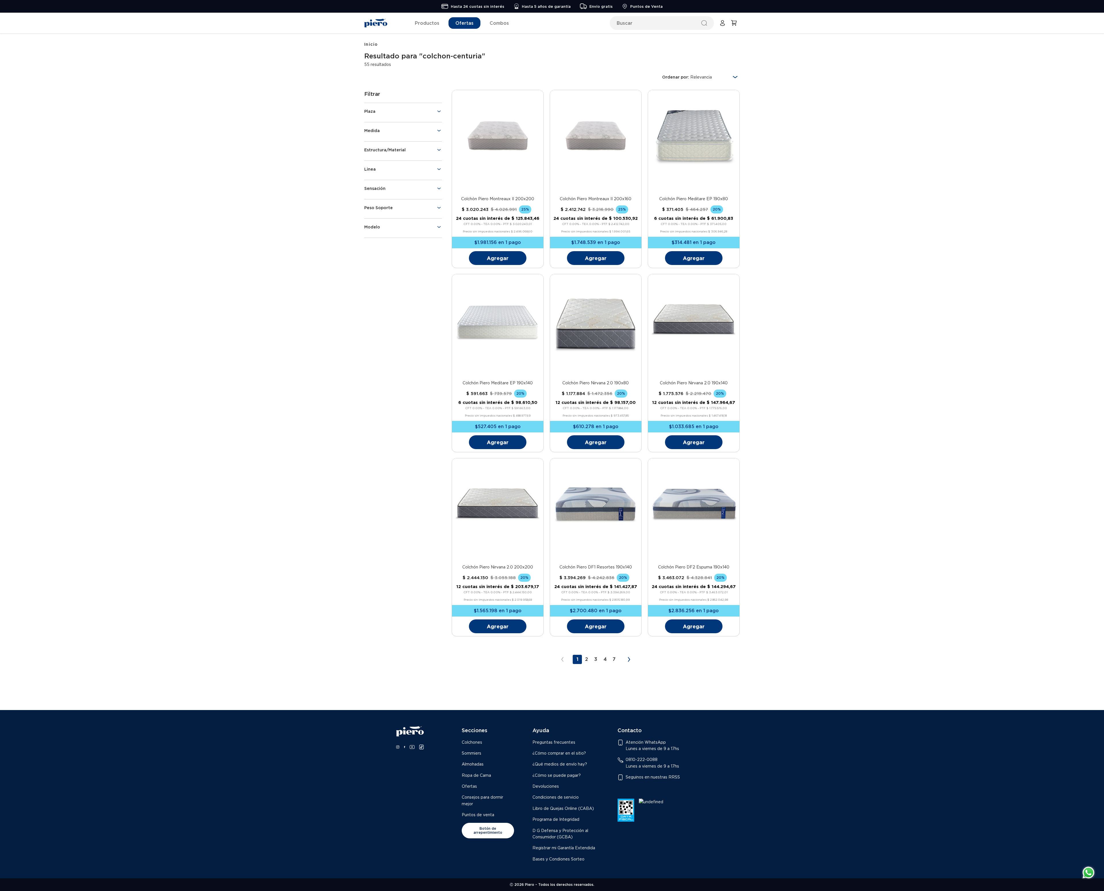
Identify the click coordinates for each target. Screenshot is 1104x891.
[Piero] (375, 23)
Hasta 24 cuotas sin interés (477, 6)
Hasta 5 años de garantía (546, 6)
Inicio (371, 44)
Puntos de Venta (646, 6)
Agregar (498, 258)
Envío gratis (601, 6)
